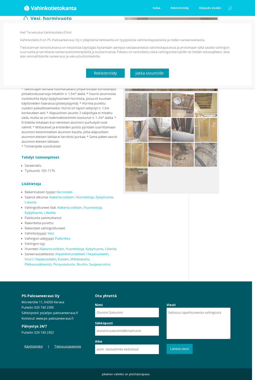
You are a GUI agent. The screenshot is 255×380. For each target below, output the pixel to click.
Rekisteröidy (105, 73)
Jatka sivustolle (149, 73)
